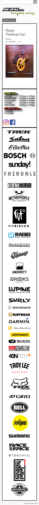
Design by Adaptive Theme (31, 503)
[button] (9, 20)
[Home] (19, 12)
